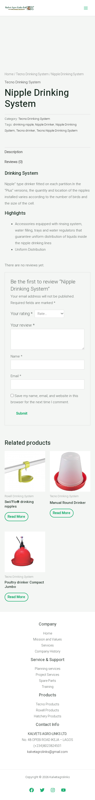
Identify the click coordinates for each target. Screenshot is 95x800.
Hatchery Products (47, 716)
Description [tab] (14, 152)
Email (16, 376)
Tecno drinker (25, 130)
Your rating (22, 313)
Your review (23, 325)
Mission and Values (47, 639)
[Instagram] (52, 790)
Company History (47, 651)
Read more (16, 516)
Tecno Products (47, 704)
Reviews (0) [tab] (14, 162)
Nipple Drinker (44, 124)
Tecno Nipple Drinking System (56, 130)
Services (47, 645)
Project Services (47, 675)
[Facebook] (31, 790)
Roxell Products (47, 710)
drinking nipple (23, 124)
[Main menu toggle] (85, 8)
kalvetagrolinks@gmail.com (47, 752)
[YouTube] (63, 790)
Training (47, 687)
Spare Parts (47, 681)
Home (9, 74)
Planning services (47, 669)
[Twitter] (42, 790)
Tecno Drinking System (32, 74)
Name (16, 356)
